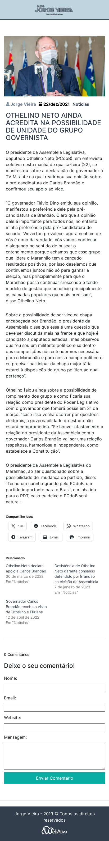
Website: (12, 717)
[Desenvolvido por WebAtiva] (54, 830)
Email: (10, 697)
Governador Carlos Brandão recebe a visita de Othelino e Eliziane (26, 606)
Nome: (10, 678)
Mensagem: (15, 737)
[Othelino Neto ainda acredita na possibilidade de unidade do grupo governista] (54, 66)
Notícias (80, 104)
